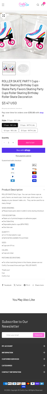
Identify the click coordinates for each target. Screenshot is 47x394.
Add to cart (30, 143)
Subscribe (38, 335)
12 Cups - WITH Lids (28, 130)
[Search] (38, 5)
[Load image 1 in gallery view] (9, 68)
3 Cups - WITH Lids (27, 125)
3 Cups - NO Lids (10, 125)
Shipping (4, 108)
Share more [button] (39, 285)
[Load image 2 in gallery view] (23, 68)
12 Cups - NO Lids (10, 130)
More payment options (23, 156)
